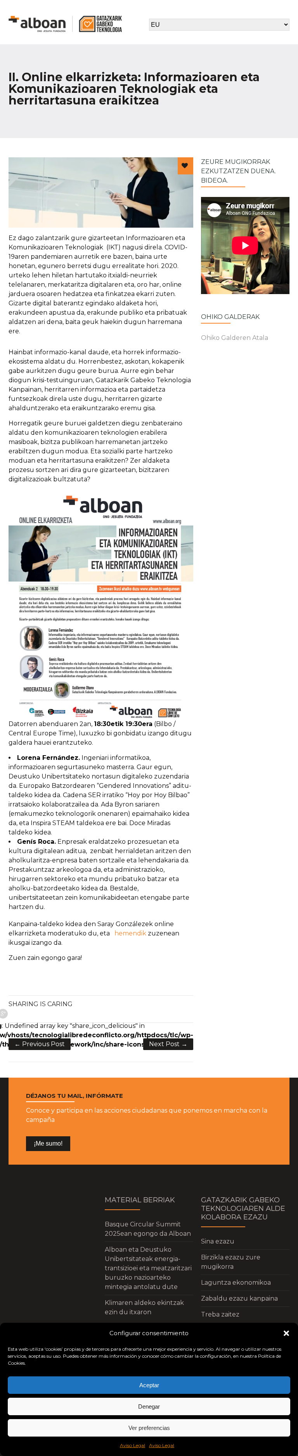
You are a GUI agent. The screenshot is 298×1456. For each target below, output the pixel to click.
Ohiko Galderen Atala (234, 337)
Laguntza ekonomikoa (236, 1282)
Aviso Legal (132, 1445)
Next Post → (168, 1044)
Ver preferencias (149, 1428)
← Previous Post (39, 1044)
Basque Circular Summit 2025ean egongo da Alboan (148, 1229)
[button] (286, 1333)
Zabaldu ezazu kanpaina (239, 1298)
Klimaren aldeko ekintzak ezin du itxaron (144, 1307)
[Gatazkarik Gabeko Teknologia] (65, 23)
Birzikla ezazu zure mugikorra (230, 1262)
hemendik (130, 933)
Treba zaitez (220, 1314)
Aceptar (149, 1385)
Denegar (149, 1406)
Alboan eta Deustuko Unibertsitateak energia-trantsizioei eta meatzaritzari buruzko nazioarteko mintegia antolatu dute (148, 1268)
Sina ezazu (217, 1241)
